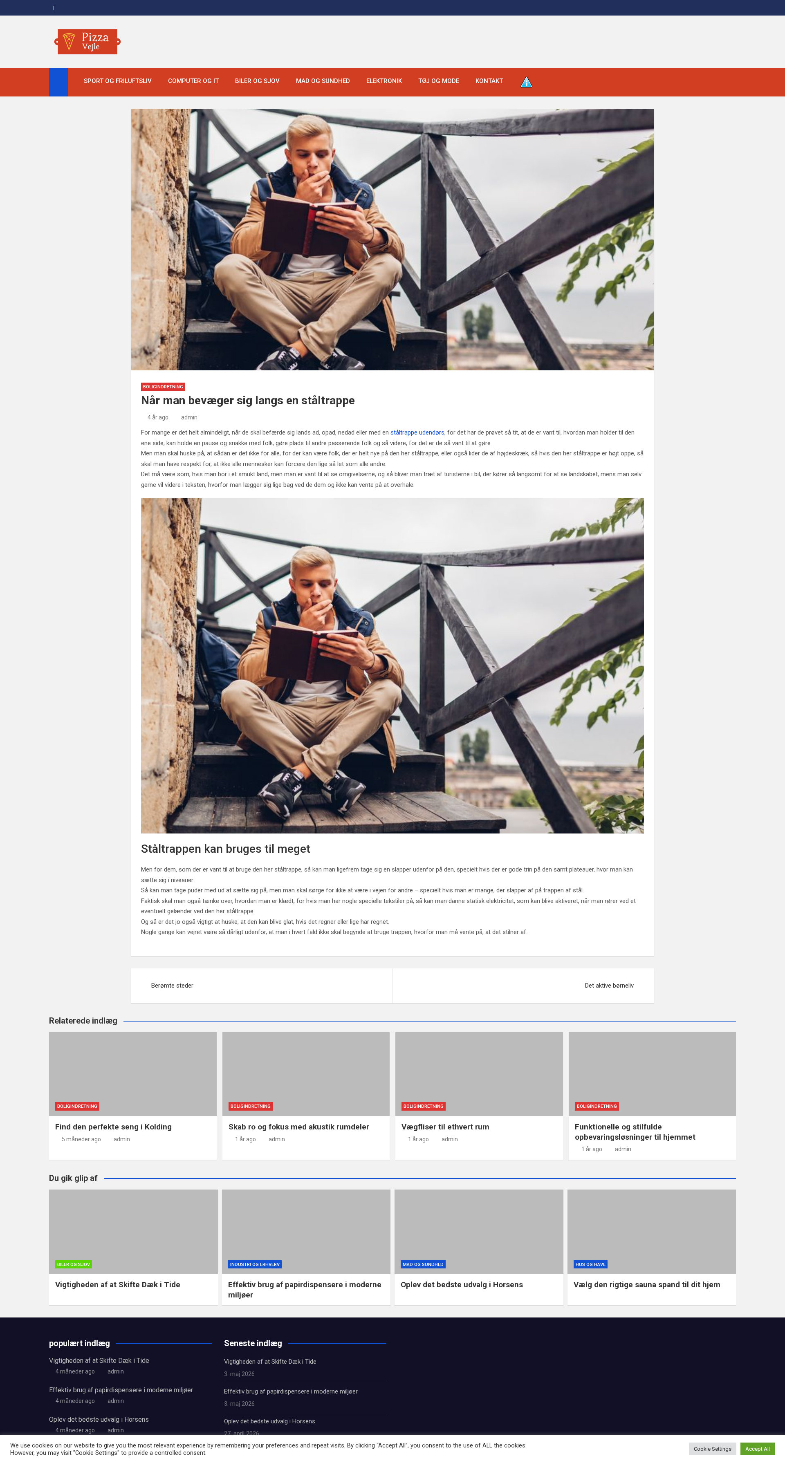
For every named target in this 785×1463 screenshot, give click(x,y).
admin (189, 417)
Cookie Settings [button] (712, 1449)
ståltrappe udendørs (417, 432)
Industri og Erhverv (255, 1264)
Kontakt (489, 81)
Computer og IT (193, 81)
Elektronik (384, 81)
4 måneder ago (75, 1371)
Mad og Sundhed (323, 81)
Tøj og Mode (438, 81)
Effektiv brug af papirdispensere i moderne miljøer (121, 1390)
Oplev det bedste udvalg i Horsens (462, 1284)
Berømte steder (172, 985)
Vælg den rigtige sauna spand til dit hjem (647, 1284)
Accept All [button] (757, 1449)
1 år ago (245, 1139)
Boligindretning (163, 387)
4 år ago (158, 417)
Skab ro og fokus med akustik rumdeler (299, 1126)
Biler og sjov (257, 81)
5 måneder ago (81, 1139)
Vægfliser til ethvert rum (445, 1126)
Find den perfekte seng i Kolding (113, 1126)
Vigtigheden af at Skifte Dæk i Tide (117, 1284)
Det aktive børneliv (609, 985)
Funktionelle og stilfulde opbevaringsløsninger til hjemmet (635, 1132)
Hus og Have (591, 1264)
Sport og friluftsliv (118, 81)
